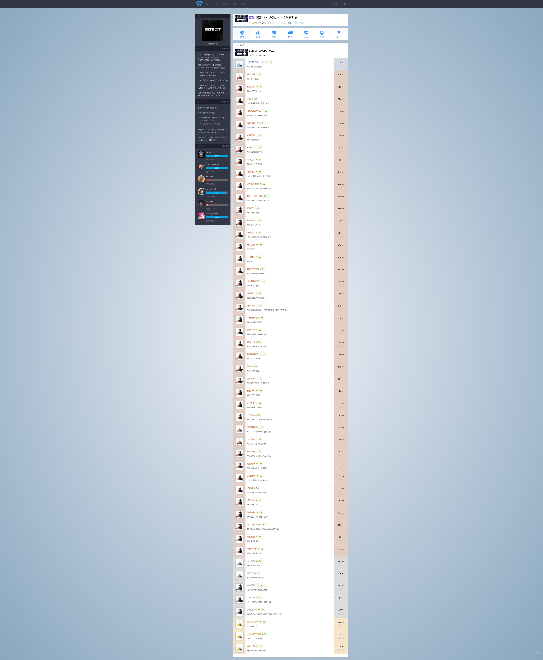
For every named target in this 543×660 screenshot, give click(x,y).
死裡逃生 (251, 475)
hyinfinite (209, 201)
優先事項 (251, 390)
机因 (217, 4)
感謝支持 (251, 74)
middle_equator (212, 213)
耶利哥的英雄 (253, 268)
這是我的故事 (253, 621)
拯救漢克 (251, 220)
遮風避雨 (251, 171)
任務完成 (251, 86)
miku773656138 (212, 164)
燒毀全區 (251, 341)
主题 (306, 36)
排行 (258, 36)
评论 (274, 36)
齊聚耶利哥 (252, 427)
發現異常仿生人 (254, 110)
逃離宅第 (251, 232)
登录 (335, 4)
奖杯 (242, 36)
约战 (234, 4)
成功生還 (251, 646)
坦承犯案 (251, 159)
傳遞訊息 (251, 329)
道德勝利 (251, 463)
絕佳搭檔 (251, 585)
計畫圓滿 (251, 305)
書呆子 (250, 573)
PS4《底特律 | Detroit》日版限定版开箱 (213, 80)
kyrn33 (208, 152)
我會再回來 (252, 609)
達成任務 (251, 512)
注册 (343, 4)
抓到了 (250, 208)
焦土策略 (251, 439)
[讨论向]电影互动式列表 (207, 112)
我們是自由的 (253, 123)
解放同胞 (251, 451)
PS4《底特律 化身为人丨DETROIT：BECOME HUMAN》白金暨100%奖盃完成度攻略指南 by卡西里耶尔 (212, 57)
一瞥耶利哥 (252, 317)
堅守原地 (251, 378)
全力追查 (251, 414)
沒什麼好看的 (253, 354)
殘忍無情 (251, 244)
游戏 (208, 4)
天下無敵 (251, 560)
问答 (225, 4)
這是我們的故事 (254, 633)
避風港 (250, 487)
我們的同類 (252, 548)
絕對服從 (251, 536)
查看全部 (225, 48)
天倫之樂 (251, 597)
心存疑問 (251, 256)
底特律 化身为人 (213, 43)
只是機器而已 (253, 281)
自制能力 (251, 147)
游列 (338, 36)
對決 (249, 366)
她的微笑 (251, 293)
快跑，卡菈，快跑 (255, 195)
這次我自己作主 (254, 524)
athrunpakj (210, 176)
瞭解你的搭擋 (253, 183)
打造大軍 (251, 500)
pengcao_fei (211, 189)
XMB (242, 45)
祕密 (249, 98)
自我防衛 (251, 135)
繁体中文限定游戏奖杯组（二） (209, 107)
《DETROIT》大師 (255, 62)
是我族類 (251, 402)
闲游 (242, 4)
